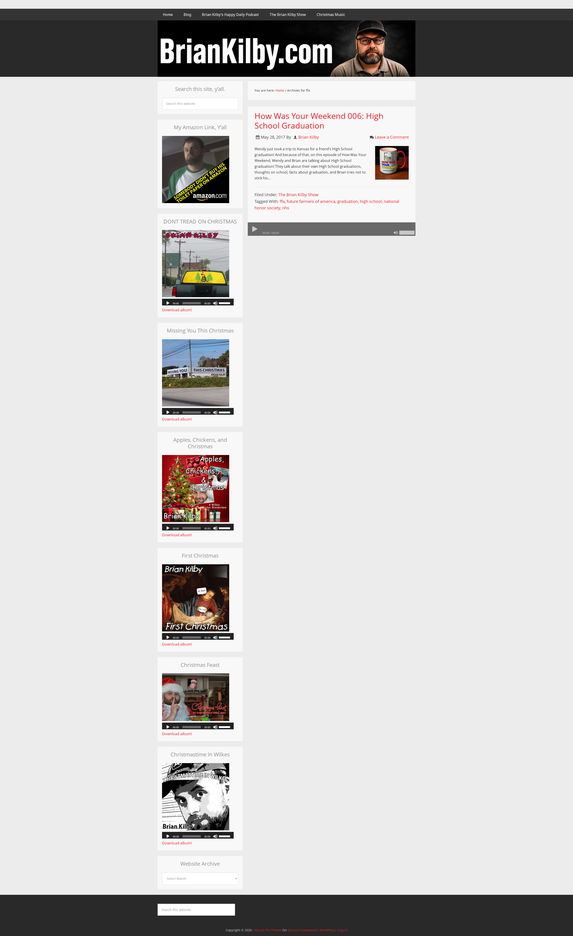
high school (371, 201)
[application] (331, 229)
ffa (282, 201)
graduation (347, 201)
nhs (285, 207)
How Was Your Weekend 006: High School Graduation (318, 120)
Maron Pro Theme (267, 930)
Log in (342, 930)
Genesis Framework (302, 930)
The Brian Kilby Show (298, 194)
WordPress (328, 930)
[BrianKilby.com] (286, 73)
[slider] (407, 233)
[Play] (254, 229)
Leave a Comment (392, 137)
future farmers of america (311, 201)
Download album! (177, 309)
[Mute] (396, 233)
